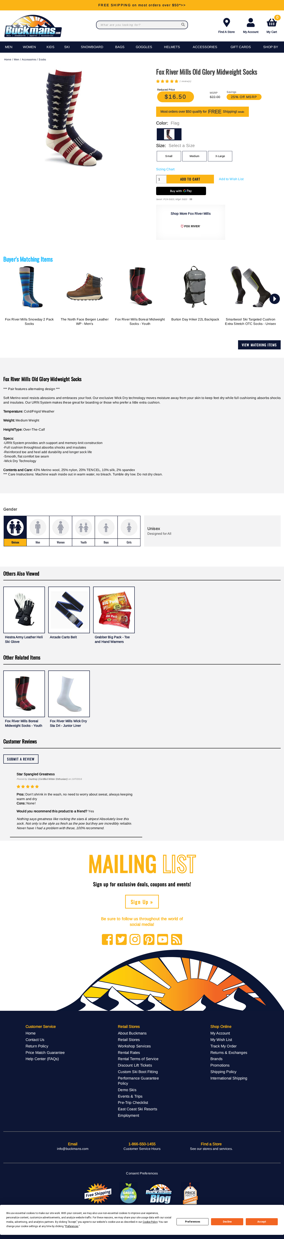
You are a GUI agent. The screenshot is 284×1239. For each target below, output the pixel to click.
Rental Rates (129, 1052)
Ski (67, 47)
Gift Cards (241, 47)
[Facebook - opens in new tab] (107, 940)
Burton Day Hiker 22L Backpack (195, 319)
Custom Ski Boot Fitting (138, 1071)
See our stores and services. (211, 1148)
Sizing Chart (165, 169)
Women (29, 47)
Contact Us (35, 1039)
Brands (216, 1059)
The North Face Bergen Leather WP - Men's (85, 322)
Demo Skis (127, 1090)
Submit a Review (21, 759)
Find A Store (226, 32)
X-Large (220, 156)
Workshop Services (134, 1046)
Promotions (220, 1065)
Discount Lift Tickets (135, 1065)
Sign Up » (142, 901)
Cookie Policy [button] (150, 1221)
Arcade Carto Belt (63, 637)
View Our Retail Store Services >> (142, 5)
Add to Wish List (231, 179)
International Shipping (228, 1078)
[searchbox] (183, 25)
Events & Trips (130, 1096)
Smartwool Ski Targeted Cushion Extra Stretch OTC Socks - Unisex (250, 322)
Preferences (192, 1221)
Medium (194, 156)
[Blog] (176, 940)
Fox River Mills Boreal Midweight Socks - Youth (140, 322)
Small (168, 156)
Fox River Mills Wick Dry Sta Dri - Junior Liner (68, 723)
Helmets (172, 47)
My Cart (272, 25)
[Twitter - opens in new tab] (121, 940)
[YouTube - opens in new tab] (162, 940)
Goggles (144, 47)
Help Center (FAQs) (42, 1059)
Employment (128, 1115)
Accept (261, 1221)
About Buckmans (132, 1033)
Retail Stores (129, 1039)
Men (8, 47)
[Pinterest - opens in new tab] (148, 940)
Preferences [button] (71, 1226)
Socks (42, 59)
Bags (120, 47)
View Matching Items (259, 344)
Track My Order (223, 1046)
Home (7, 59)
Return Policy (37, 1046)
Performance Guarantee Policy (138, 1081)
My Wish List (221, 1039)
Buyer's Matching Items (28, 259)
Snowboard (92, 47)
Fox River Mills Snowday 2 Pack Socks (29, 322)
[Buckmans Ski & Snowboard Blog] (159, 1193)
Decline (227, 1221)
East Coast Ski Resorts (137, 1109)
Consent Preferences (142, 1173)
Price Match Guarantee (45, 1052)
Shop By (270, 47)
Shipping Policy (223, 1071)
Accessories (205, 47)
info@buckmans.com (73, 1148)
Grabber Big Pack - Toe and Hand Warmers (112, 639)
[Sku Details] (191, 199)
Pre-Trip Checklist (133, 1102)
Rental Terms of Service (138, 1059)
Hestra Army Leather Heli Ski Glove (24, 639)
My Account (250, 32)
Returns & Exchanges (228, 1052)
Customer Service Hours (142, 1148)
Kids (50, 47)
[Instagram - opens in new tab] (135, 940)
